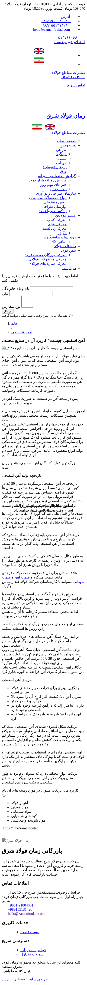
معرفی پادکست (54, 228)
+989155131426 (20, 909)
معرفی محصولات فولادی (47, 259)
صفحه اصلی (66, 141)
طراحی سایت (37, 979)
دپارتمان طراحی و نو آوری (56, 193)
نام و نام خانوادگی (15, 288)
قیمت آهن (22, 577)
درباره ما (69, 268)
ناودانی (61, 163)
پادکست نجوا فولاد (53, 211)
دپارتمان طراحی (54, 206)
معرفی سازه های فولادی (48, 263)
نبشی (62, 158)
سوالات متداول (31, 954)
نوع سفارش (11, 306)
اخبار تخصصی (21, 332)
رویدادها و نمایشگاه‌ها (60, 237)
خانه (14, 323)
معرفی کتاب (57, 220)
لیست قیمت (29, 932)
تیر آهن (61, 149)
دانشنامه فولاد (65, 246)
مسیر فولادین (65, 215)
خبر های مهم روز (53, 185)
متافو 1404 (58, 242)
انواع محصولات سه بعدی (48, 198)
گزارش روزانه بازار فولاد (48, 180)
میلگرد (61, 154)
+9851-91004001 (20, 905)
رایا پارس (9, 979)
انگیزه (62, 233)
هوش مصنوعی (55, 202)
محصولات (68, 145)
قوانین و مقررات (33, 950)
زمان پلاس (58, 189)
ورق (63, 171)
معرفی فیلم (57, 224)
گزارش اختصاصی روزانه (57, 176)
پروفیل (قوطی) (55, 167)
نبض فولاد (68, 250)
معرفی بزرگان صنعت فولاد (46, 255)
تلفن (6, 293)
